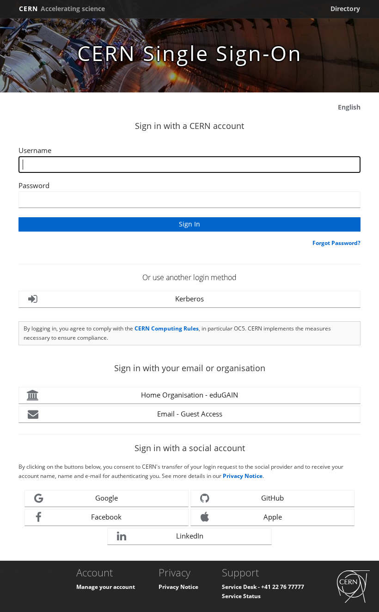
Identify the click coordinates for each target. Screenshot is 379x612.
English (349, 107)
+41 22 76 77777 (282, 587)
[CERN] (353, 586)
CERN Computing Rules (166, 328)
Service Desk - (241, 587)
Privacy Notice (243, 476)
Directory (345, 8)
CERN (62, 8)
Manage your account (105, 587)
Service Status (241, 596)
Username (34, 150)
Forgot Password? (336, 243)
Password (33, 185)
